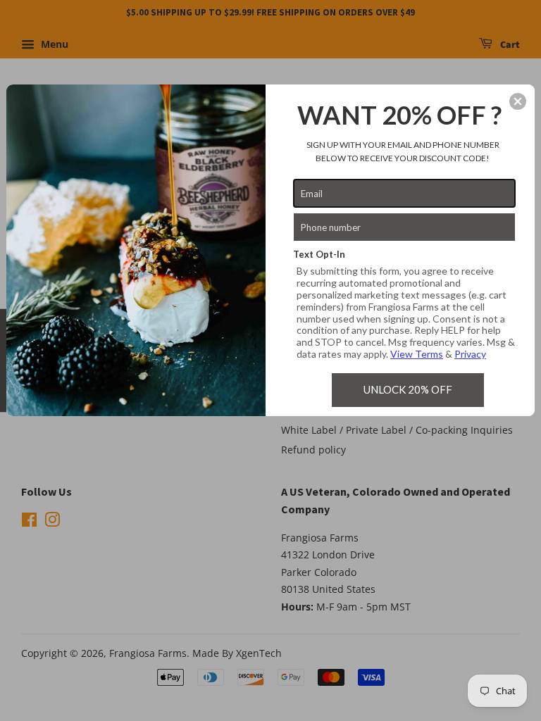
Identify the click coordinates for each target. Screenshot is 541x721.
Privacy (470, 354)
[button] (517, 101)
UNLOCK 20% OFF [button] (407, 389)
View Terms (416, 354)
